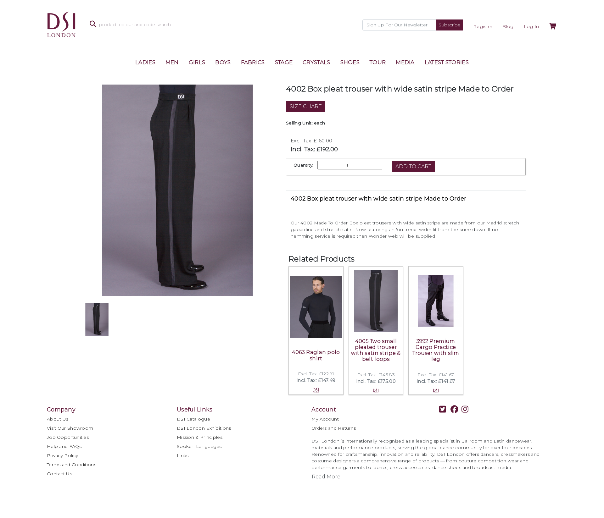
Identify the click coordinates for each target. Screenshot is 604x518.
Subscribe (450, 25)
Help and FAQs (64, 446)
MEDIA (405, 62)
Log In (531, 26)
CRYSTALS (316, 62)
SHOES (350, 62)
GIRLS (197, 62)
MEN (172, 62)
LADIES (145, 62)
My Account (325, 419)
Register (482, 26)
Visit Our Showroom (70, 428)
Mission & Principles (199, 437)
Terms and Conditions (71, 464)
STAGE (284, 62)
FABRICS (253, 62)
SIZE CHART (306, 106)
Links (183, 455)
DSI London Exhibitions (204, 428)
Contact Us (59, 474)
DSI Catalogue (193, 419)
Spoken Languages (199, 446)
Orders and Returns (333, 428)
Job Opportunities (68, 437)
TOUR (378, 62)
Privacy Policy (62, 455)
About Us (57, 419)
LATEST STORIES (447, 62)
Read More (326, 477)
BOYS (223, 62)
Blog (507, 26)
